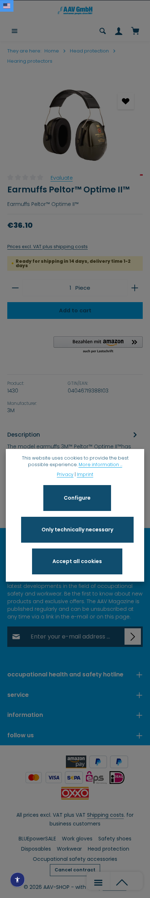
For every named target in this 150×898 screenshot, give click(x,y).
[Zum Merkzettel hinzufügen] (126, 101)
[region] (75, 125)
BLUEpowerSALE (37, 838)
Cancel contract (75, 870)
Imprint (85, 474)
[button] (98, 345)
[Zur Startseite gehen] (75, 11)
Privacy (65, 474)
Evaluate (62, 177)
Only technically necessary (77, 529)
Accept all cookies (77, 561)
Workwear (69, 848)
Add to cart (75, 310)
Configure (77, 497)
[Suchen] (102, 31)
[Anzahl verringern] (15, 288)
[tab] (73, 447)
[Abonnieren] (133, 636)
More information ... (100, 464)
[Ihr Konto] (118, 31)
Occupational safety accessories (75, 859)
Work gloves (77, 838)
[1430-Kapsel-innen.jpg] (75, 125)
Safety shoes (114, 838)
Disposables (36, 848)
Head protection (108, 848)
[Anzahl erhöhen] (135, 288)
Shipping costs (105, 815)
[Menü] (14, 31)
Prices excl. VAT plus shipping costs (47, 246)
